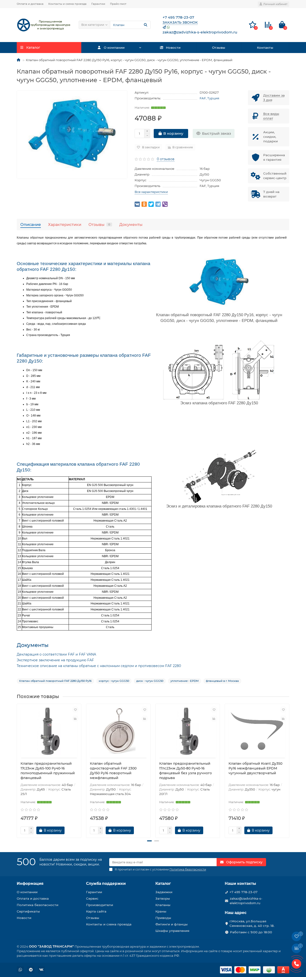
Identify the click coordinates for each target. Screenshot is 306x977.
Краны (160, 911)
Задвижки (163, 892)
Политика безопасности (37, 905)
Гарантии (98, 3)
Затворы (162, 898)
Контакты (265, 47)
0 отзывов (166, 159)
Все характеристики (151, 192)
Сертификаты (28, 911)
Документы (130, 224)
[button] (149, 840)
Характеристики (64, 224)
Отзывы (218, 47)
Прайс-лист (118, 3)
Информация (30, 883)
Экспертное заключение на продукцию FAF (55, 660)
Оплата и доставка (30, 3)
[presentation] (17, 769)
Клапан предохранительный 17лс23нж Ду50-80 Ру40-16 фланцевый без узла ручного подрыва (185, 770)
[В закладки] (75, 709)
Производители (99, 905)
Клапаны (162, 905)
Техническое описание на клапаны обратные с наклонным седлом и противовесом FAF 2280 (99, 666)
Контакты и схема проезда (67, 3)
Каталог (163, 883)
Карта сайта (96, 911)
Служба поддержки (106, 883)
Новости (173, 47)
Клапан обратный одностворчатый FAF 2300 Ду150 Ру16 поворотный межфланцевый (113, 770)
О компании (114, 47)
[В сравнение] (75, 718)
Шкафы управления (172, 931)
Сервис (92, 898)
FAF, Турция (209, 98)
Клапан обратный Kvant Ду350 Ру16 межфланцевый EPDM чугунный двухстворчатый (255, 768)
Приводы (163, 918)
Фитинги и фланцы (171, 924)
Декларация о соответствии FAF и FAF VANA (56, 654)
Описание (30, 224)
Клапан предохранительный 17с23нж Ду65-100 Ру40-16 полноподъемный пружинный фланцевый (48, 770)
